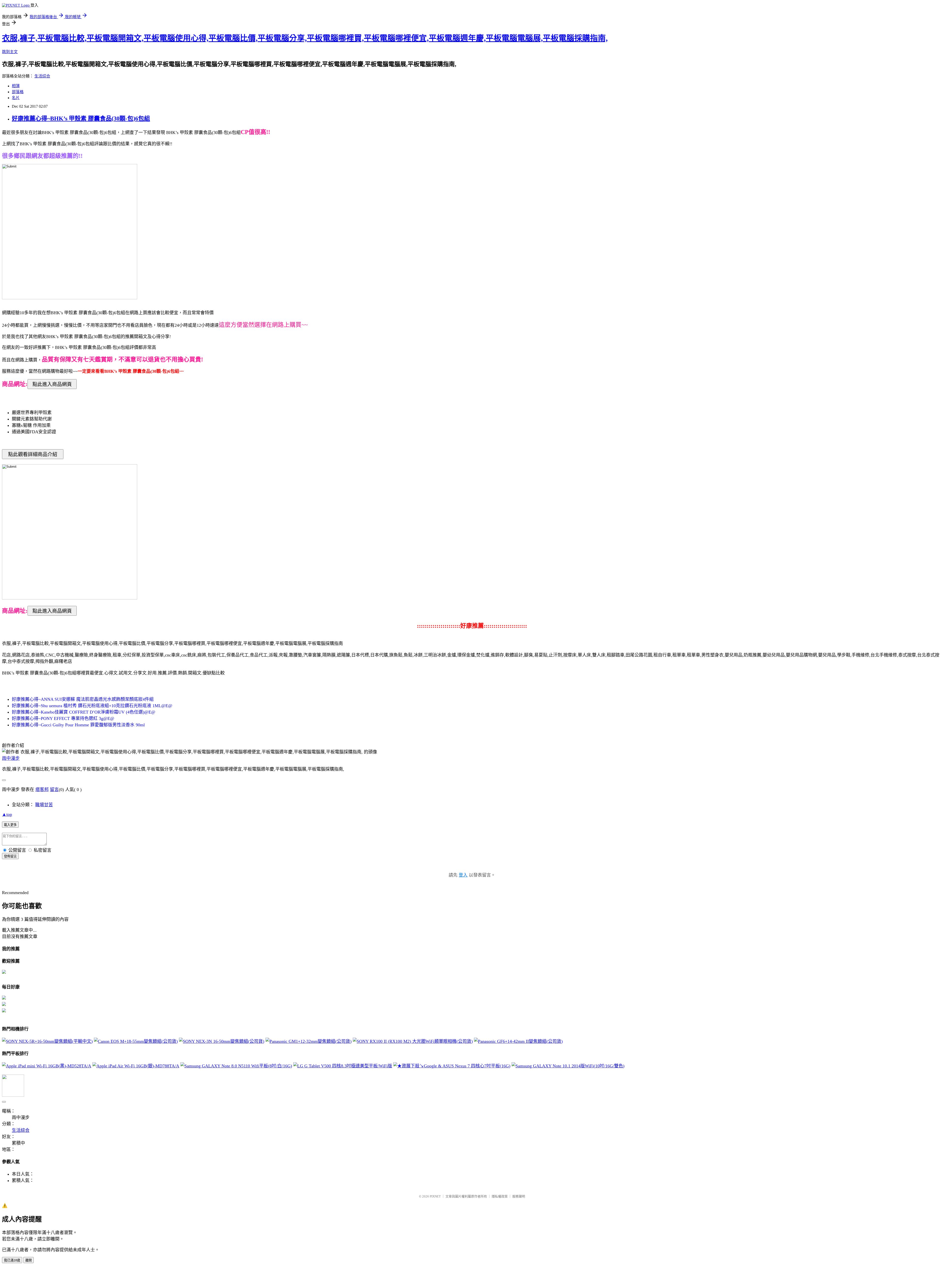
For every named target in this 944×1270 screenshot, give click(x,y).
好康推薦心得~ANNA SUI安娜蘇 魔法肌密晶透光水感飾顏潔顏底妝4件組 (83, 699)
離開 (28, 1260)
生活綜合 (42, 76)
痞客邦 (42, 789)
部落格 (18, 92)
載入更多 (10, 825)
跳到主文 (10, 52)
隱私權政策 (500, 1196)
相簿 (16, 86)
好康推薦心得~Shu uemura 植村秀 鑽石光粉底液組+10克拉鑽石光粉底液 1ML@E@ (92, 705)
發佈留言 (10, 856)
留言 (54, 789)
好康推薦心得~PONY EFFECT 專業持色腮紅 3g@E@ (63, 718)
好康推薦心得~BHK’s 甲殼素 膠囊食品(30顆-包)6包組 (81, 118)
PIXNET (435, 1196)
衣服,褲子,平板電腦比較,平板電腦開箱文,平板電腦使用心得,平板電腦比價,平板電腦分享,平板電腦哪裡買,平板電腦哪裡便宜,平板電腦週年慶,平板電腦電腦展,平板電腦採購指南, (305, 38)
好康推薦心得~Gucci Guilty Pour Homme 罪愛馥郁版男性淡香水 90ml (78, 724)
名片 (16, 98)
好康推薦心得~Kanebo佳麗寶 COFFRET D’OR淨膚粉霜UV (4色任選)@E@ (83, 712)
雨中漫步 (11, 758)
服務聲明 (518, 1196)
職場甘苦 (44, 804)
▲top (7, 814)
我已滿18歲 (12, 1260)
